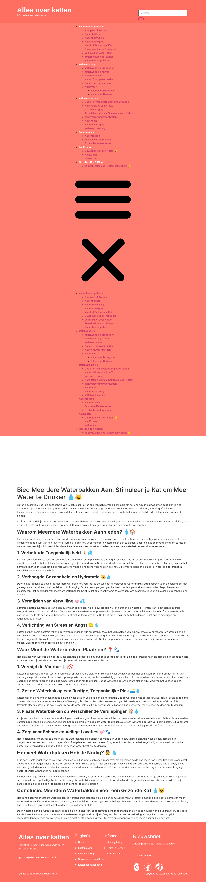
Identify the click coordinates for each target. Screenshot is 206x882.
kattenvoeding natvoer (97, 72)
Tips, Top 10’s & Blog (91, 162)
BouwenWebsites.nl (46, 873)
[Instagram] (136, 867)
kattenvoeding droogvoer (99, 68)
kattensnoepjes (93, 75)
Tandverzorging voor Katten (101, 117)
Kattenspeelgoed (94, 41)
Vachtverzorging (94, 109)
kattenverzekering (95, 128)
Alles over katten (44, 10)
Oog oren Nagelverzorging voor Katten (107, 102)
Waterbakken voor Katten (99, 56)
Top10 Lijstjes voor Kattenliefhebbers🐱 (107, 166)
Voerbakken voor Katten (98, 53)
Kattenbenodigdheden (91, 26)
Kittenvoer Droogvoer (103, 90)
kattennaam (91, 158)
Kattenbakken (93, 34)
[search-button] (141, 18)
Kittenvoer (91, 87)
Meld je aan (144, 855)
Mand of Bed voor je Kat (98, 45)
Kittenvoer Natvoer (101, 94)
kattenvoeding (87, 64)
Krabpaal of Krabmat (96, 30)
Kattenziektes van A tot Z (99, 105)
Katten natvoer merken (98, 83)
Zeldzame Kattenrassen (98, 139)
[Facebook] (148, 867)
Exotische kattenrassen (98, 143)
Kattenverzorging (95, 124)
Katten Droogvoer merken (99, 79)
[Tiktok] (159, 867)
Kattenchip (91, 120)
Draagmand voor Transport (100, 49)
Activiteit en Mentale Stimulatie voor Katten (109, 113)
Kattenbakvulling (94, 38)
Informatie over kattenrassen (32, 15)
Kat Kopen (85, 147)
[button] (103, 229)
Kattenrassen (86, 132)
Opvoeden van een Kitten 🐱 (101, 151)
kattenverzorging (88, 98)
